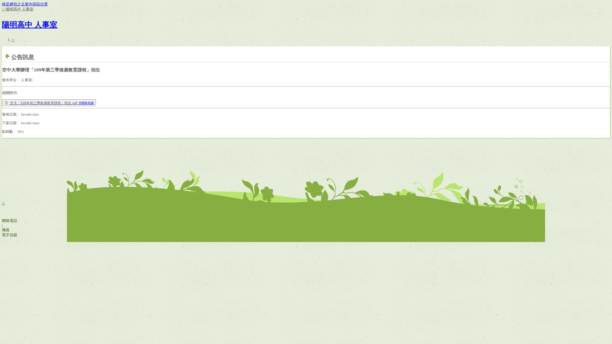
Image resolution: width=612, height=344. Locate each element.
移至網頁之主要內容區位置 (25, 4)
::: (3, 9)
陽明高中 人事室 (19, 9)
